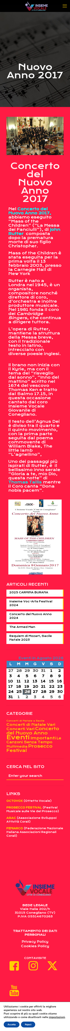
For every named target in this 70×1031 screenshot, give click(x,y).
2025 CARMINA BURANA (28, 592)
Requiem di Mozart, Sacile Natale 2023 (30, 637)
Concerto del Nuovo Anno (32, 730)
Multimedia (16, 746)
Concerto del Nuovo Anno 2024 (30, 616)
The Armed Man (22, 626)
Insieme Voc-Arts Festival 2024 (30, 603)
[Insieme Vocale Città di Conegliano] (36, 6)
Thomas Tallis (25, 482)
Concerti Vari (20, 729)
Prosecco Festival (29, 748)
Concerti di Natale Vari (30, 724)
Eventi (18, 737)
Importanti (43, 738)
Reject (28, 1024)
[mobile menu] (64, 6)
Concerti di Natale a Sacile (25, 720)
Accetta (12, 1024)
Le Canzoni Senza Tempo (33, 740)
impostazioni (57, 1017)
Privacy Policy (35, 941)
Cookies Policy (35, 946)
